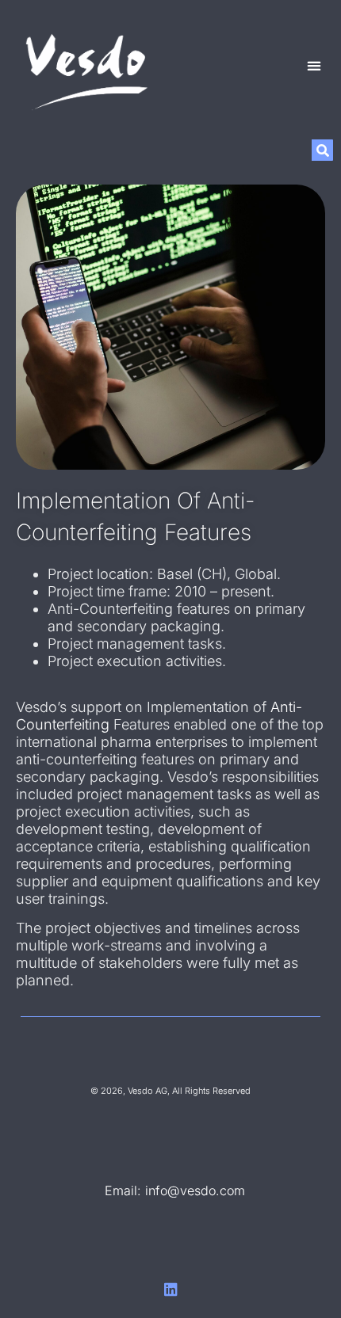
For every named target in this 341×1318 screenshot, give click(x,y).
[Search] (322, 150)
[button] (313, 66)
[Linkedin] (170, 1289)
